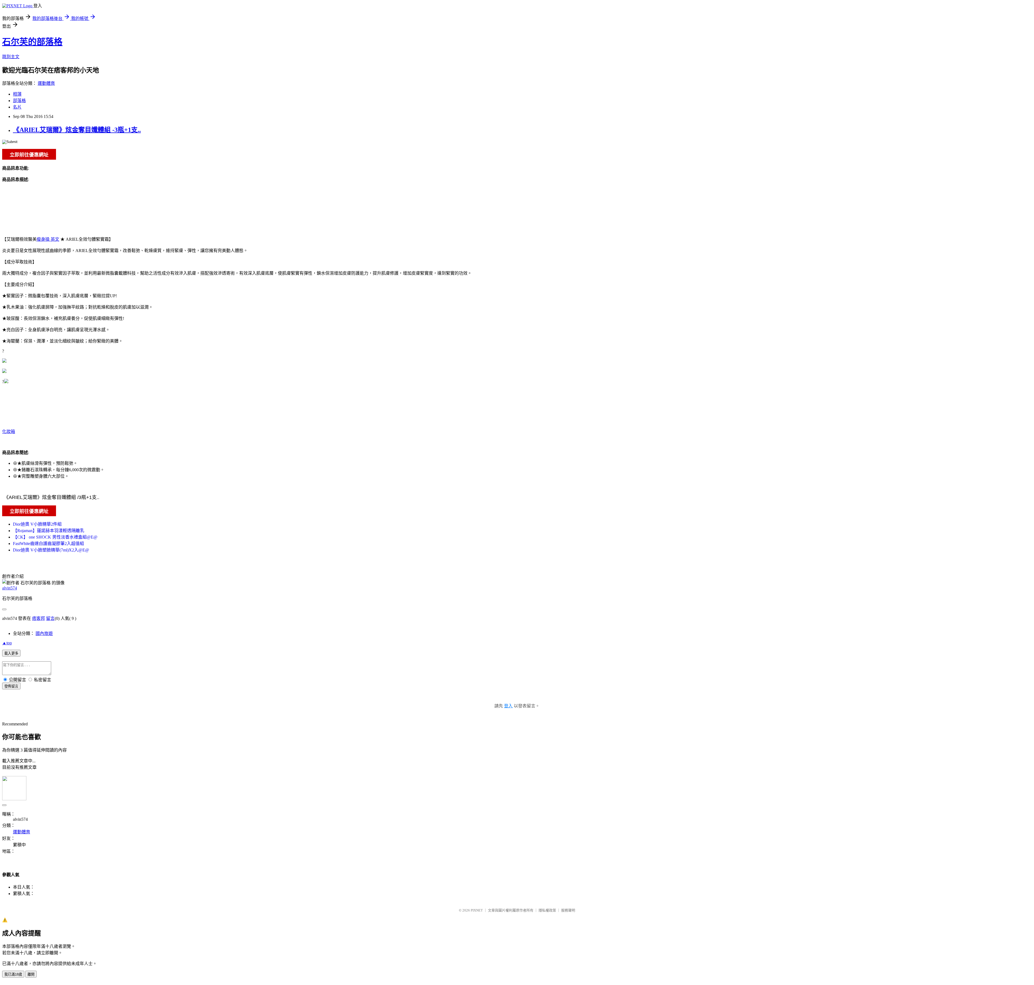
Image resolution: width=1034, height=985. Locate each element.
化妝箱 (8, 431)
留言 (50, 618)
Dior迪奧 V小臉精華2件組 (37, 524)
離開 (30, 974)
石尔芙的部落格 (32, 42)
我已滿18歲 (13, 974)
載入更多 (11, 653)
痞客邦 (38, 618)
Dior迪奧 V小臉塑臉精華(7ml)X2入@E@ (51, 550)
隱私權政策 (547, 910)
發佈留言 (11, 686)
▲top (7, 643)
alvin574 (9, 588)
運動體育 (46, 83)
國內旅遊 (44, 633)
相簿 (17, 94)
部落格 (19, 100)
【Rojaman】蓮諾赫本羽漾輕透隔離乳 (48, 530)
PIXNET (477, 910)
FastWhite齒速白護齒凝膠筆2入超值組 (48, 543)
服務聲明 (568, 910)
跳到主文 (10, 56)
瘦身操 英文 (48, 239)
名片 (17, 107)
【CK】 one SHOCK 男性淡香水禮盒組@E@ (55, 537)
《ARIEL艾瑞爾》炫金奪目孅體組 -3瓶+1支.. (77, 129)
